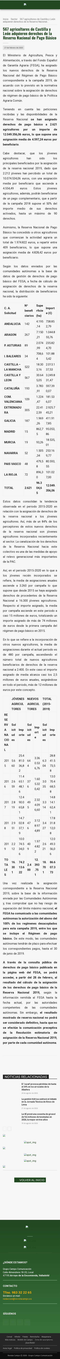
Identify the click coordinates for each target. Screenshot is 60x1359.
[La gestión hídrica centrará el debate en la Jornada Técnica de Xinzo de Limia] (11, 1103)
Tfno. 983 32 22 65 (17, 1292)
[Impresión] (48, 1063)
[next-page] (9, 1129)
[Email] (42, 1063)
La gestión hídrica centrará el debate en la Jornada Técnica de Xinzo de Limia (39, 1102)
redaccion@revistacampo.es (17, 1299)
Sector (14, 19)
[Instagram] (13, 1322)
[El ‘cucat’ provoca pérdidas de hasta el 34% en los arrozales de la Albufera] (11, 1088)
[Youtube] (20, 1322)
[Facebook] (15, 1063)
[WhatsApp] (28, 1063)
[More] (55, 1063)
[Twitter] (27, 1322)
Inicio (5, 19)
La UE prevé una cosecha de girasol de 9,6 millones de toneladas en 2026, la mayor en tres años (38, 1117)
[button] (6, 5)
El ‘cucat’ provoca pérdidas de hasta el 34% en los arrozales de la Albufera (39, 1087)
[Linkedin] (35, 1063)
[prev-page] (5, 1129)
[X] (22, 1063)
